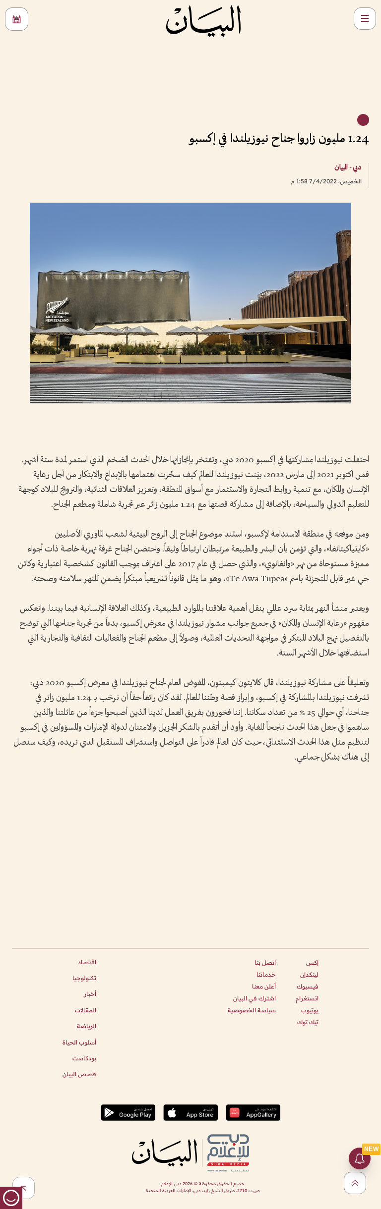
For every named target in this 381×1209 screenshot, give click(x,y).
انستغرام (307, 998)
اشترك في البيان (254, 998)
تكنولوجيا (84, 978)
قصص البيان (79, 1074)
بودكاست (84, 1058)
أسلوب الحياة (79, 1042)
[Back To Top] (355, 1183)
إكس (312, 962)
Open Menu (365, 18)
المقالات (85, 1010)
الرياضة (86, 1026)
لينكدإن (309, 974)
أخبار (90, 993)
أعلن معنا (264, 986)
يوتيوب (309, 1010)
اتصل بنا (265, 962)
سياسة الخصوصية (252, 1010)
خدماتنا (266, 974)
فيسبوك (307, 986)
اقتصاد (87, 962)
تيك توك (307, 1022)
